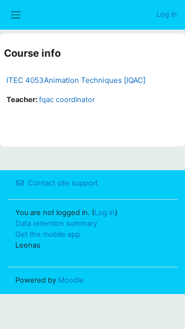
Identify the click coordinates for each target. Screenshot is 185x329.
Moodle (71, 280)
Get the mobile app (47, 234)
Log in (166, 14)
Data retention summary (56, 223)
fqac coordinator (67, 99)
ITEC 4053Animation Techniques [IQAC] (76, 80)
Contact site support (63, 183)
